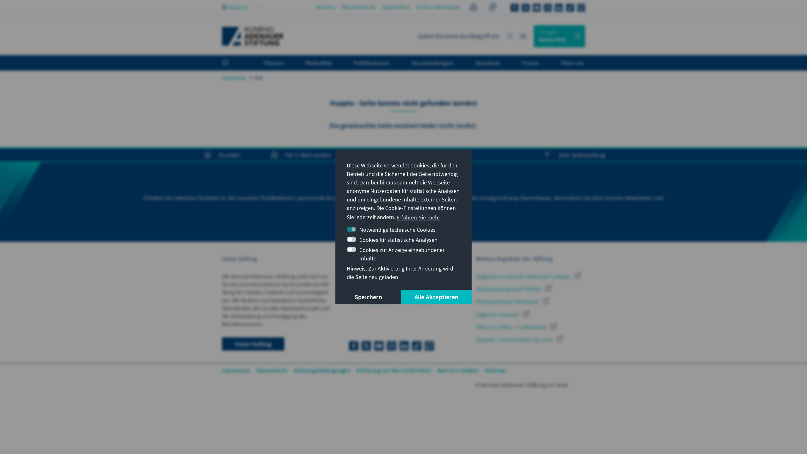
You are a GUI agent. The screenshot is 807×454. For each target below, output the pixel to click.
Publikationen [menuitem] (372, 63)
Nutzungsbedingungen (322, 370)
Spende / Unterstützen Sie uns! (515, 339)
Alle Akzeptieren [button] (436, 297)
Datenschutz (271, 370)
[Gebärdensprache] (492, 8)
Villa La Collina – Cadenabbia (512, 327)
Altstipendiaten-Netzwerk (508, 301)
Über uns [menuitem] (571, 63)
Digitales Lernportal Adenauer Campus (524, 276)
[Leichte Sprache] (473, 8)
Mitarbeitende (359, 7)
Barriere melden (458, 370)
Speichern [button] (368, 297)
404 (258, 77)
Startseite (234, 77)
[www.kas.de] (253, 36)
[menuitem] (231, 63)
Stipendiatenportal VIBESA (509, 289)
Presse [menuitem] (530, 63)
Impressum (236, 370)
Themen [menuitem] (273, 63)
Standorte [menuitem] (488, 63)
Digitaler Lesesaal (498, 314)
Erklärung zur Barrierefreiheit (394, 370)
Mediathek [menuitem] (318, 63)
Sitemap (495, 370)
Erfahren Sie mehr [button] (418, 217)
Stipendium (396, 7)
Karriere (325, 7)
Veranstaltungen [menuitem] (432, 63)
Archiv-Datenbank (438, 7)
